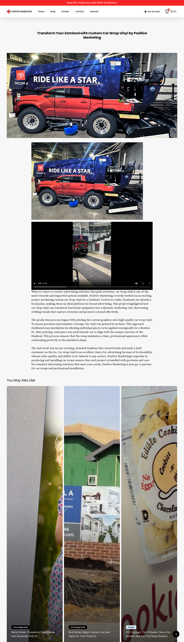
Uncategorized (20, 627)
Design (131, 627)
